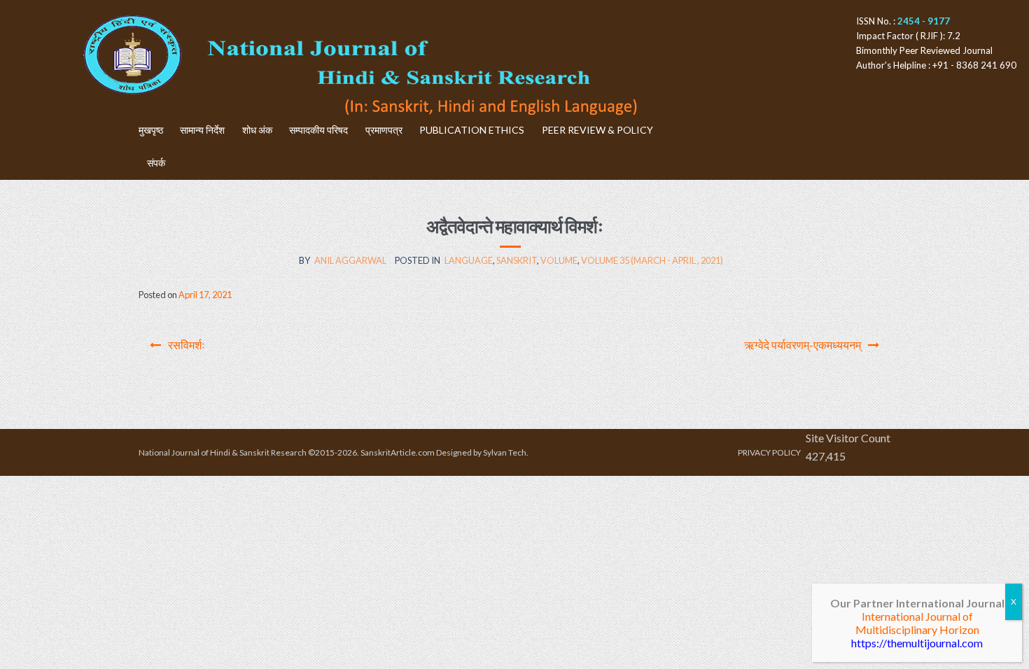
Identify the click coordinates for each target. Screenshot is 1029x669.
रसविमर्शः (186, 344)
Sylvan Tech (504, 452)
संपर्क (156, 163)
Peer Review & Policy (597, 130)
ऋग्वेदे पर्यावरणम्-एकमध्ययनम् (802, 344)
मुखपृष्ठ (151, 130)
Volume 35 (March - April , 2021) (652, 260)
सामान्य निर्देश (202, 130)
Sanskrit (516, 260)
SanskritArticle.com (397, 452)
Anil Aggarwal (350, 260)
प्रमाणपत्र (383, 130)
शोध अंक (257, 130)
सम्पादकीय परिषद (318, 130)
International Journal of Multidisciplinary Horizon (917, 623)
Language (468, 260)
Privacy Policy (769, 452)
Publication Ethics (471, 130)
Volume (559, 260)
